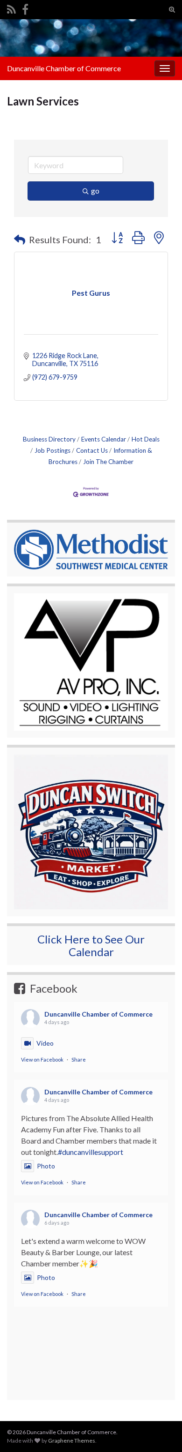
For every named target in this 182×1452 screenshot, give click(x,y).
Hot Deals (146, 439)
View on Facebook (42, 1059)
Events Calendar (103, 439)
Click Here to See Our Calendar (91, 945)
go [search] (95, 190)
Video (45, 1043)
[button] (19, 239)
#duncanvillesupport (90, 1151)
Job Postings (52, 450)
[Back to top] (161, 1396)
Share (78, 1059)
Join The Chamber (108, 461)
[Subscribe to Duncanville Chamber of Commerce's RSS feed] (11, 8)
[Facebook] (25, 8)
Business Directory (49, 439)
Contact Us (92, 450)
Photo (46, 1166)
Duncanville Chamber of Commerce (64, 68)
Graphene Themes (71, 1440)
